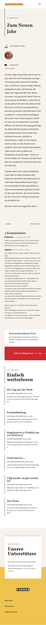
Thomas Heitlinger (16, 393)
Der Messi (13, 501)
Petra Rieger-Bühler (17, 462)
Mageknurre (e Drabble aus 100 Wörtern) (23, 434)
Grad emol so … (16, 458)
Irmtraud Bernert (16, 439)
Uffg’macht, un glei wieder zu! (22, 479)
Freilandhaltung (16, 412)
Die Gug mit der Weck (20, 390)
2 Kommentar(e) (10, 68)
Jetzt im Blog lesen (23, 353)
